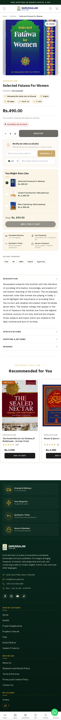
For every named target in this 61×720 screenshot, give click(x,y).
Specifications (12, 332)
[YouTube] (17, 596)
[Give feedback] (5, 706)
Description (10, 279)
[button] (4, 8)
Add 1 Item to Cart (30, 224)
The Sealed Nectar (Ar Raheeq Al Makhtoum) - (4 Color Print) (19, 439)
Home (5, 16)
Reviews (7, 346)
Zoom (51, 24)
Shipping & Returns (14, 339)
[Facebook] (5, 596)
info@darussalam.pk (15, 579)
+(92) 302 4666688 (14, 584)
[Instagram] (11, 596)
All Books (13, 16)
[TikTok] (23, 596)
